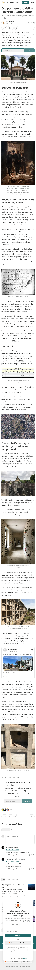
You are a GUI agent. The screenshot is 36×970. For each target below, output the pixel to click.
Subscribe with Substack (19, 943)
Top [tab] (4, 879)
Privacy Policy (9, 949)
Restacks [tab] (13, 830)
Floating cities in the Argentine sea (13, 886)
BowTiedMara (10, 21)
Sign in (32, 2)
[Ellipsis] (33, 847)
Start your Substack (13, 961)
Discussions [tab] (15, 879)
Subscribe (25, 2)
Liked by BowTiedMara (13, 849)
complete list (5, 638)
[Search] (33, 879)
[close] (30, 902)
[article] (18, 890)
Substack (9, 966)
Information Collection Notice (22, 951)
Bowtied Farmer (11, 859)
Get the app (27, 961)
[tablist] (9, 830)
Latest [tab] (8, 879)
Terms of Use (23, 949)
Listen (32, 22)
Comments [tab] (6, 830)
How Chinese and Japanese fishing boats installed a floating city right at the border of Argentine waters (13, 890)
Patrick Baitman (11, 847)
